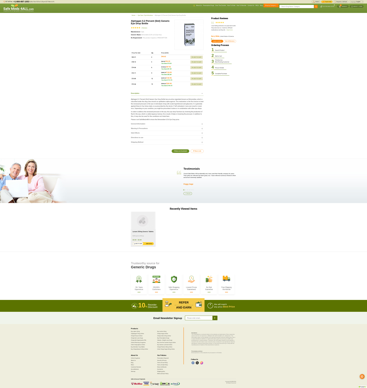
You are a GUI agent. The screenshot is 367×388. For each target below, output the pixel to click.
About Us (199, 5)
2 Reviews (144, 28)
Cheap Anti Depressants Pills (138, 340)
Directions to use (137, 137)
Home (133, 15)
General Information (138, 124)
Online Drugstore (135, 358)
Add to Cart (197, 57)
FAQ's (257, 5)
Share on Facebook (181, 151)
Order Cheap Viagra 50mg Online (166, 349)
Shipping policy (161, 371)
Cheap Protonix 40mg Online (164, 347)
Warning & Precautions (139, 128)
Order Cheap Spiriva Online (138, 344)
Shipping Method (137, 142)
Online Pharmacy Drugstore (138, 342)
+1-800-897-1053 (21, 1)
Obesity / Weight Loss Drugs (164, 340)
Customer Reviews (136, 367)
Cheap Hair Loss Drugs (137, 338)
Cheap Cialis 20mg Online (164, 335)
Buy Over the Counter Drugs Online (166, 342)
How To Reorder (241, 5)
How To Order (231, 5)
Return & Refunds (161, 367)
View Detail (149, 243)
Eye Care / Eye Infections (145, 15)
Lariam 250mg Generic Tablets (143, 231)
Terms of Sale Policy (162, 365)
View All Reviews (230, 41)
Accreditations (135, 369)
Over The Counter (220, 5)
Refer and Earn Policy (162, 373)
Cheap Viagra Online (162, 333)
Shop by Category (270, 5)
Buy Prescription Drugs (163, 338)
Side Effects (135, 133)
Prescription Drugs (208, 5)
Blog (261, 5)
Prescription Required (163, 358)
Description (135, 93)
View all (188, 193)
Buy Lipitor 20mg (135, 331)
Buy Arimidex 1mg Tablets (138, 347)
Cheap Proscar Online (136, 335)
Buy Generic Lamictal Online (164, 344)
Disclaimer (160, 369)
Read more (230, 30)
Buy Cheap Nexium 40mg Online (139, 349)
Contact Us (251, 5)
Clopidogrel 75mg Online (137, 333)
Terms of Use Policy (162, 362)
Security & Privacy (162, 360)
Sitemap (133, 371)
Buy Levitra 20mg (161, 331)
